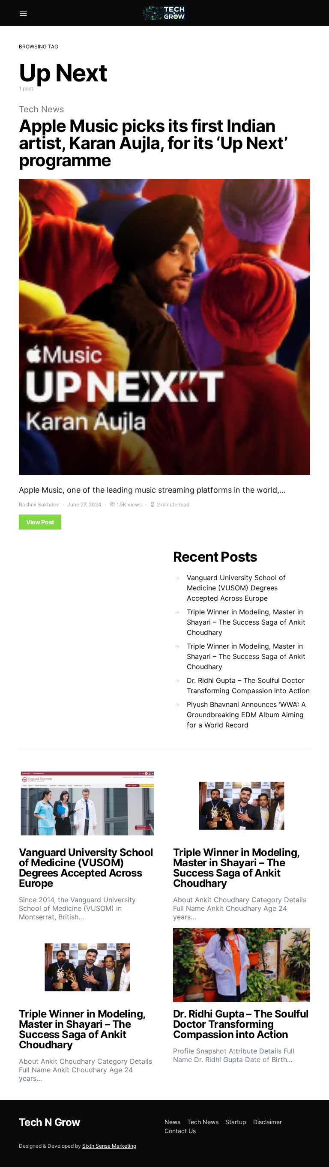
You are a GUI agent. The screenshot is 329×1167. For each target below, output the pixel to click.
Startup (235, 1121)
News (172, 1121)
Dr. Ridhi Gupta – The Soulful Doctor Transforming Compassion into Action (248, 685)
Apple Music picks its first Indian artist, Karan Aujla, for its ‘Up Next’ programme (153, 143)
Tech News (41, 109)
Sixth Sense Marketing (109, 1146)
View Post (40, 522)
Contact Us (180, 1130)
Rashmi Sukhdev (39, 504)
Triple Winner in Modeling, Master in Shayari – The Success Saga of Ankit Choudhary (246, 622)
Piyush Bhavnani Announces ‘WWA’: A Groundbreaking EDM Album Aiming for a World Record (246, 714)
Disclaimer (267, 1121)
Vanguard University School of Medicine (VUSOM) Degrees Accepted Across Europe (236, 587)
